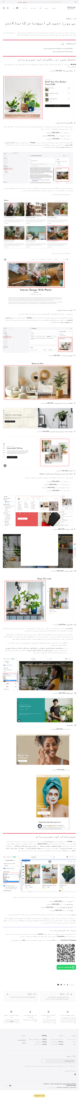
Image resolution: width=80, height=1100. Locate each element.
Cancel (39, 562)
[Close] (24, 537)
